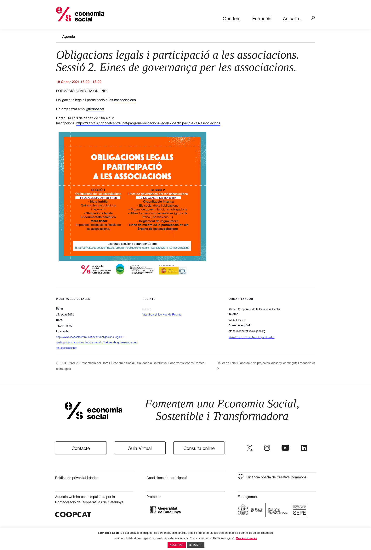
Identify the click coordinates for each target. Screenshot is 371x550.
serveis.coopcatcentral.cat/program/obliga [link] (148, 122)
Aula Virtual (140, 448)
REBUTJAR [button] (195, 545)
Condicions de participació (166, 477)
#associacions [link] (125, 99)
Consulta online (199, 448)
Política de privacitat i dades (76, 477)
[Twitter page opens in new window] (250, 448)
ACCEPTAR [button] (176, 545)
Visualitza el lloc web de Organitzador (251, 337)
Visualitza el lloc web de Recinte (161, 314)
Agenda (68, 36)
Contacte (80, 448)
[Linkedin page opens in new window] (304, 448)
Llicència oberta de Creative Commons (276, 476)
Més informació (246, 538)
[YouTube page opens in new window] (285, 448)
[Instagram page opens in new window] (267, 448)
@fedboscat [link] (95, 108)
